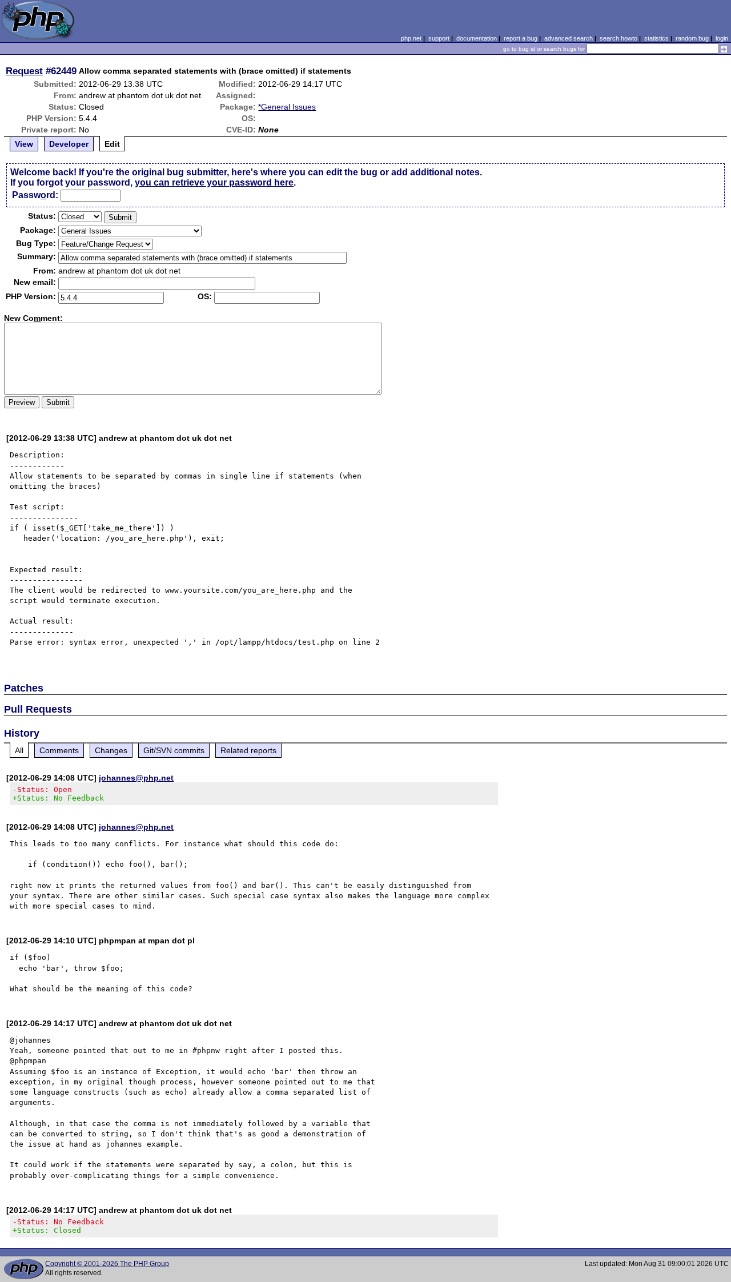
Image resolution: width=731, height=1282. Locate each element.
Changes (111, 750)
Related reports (248, 750)
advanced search (568, 38)
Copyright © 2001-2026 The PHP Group (107, 1264)
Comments (59, 750)
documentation (476, 38)
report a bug (520, 38)
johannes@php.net (136, 777)
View (24, 143)
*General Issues (287, 106)
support (438, 38)
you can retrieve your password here (214, 182)
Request (24, 71)
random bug (692, 38)
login (722, 38)
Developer (69, 143)
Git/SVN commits (173, 750)
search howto (618, 38)
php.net (411, 38)
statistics (656, 38)
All (19, 750)
